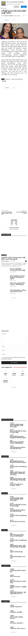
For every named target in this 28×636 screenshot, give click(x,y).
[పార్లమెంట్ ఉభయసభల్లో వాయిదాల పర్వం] (5, 557)
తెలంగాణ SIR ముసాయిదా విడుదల (17, 521)
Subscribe (5, 377)
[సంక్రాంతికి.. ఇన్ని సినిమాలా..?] (5, 606)
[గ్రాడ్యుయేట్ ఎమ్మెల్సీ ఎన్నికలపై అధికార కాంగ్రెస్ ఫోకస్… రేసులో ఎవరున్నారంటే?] (14, 247)
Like (5, 370)
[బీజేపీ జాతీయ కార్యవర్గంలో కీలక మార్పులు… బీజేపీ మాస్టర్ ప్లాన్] (5, 285)
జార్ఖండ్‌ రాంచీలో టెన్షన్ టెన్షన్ (16, 551)
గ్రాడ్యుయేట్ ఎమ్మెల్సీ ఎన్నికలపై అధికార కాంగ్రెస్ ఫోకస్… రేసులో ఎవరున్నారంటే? (16, 425)
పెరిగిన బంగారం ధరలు (15, 576)
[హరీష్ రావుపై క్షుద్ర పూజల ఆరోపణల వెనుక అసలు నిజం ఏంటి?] (5, 292)
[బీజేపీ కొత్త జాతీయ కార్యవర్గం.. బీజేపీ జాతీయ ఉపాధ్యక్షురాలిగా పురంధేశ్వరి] (5, 479)
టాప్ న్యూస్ (4, 255)
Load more (13, 451)
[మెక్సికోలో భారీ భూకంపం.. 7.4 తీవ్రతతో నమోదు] (5, 587)
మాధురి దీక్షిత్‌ (4, 81)
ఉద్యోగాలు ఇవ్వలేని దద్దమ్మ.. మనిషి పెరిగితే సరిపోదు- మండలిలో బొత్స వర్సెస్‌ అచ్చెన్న (17, 473)
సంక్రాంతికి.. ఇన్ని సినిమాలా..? (16, 606)
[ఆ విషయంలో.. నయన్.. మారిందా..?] (5, 628)
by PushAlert (4, 8)
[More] (17, 20)
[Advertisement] (14, 149)
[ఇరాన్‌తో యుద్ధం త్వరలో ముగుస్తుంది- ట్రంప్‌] (5, 570)
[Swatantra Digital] (2, 16)
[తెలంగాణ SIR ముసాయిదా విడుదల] (5, 521)
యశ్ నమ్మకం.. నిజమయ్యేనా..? (16, 623)
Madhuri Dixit (7, 79)
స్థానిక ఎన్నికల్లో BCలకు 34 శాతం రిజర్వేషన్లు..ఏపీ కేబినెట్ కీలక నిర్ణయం (17, 277)
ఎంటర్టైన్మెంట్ (12, 605)
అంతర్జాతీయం (12, 585)
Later (16, 6)
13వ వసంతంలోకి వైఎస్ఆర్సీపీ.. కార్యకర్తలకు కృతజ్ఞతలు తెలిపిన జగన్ (6, 213)
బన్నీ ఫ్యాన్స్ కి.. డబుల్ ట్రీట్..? (16, 612)
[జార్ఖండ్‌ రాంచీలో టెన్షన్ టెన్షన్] (5, 551)
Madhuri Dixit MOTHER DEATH (17, 79)
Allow (24, 6)
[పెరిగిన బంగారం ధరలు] (5, 576)
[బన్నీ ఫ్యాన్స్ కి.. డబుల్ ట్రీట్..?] (5, 611)
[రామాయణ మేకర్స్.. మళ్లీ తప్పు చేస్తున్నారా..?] (5, 617)
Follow (14, 370)
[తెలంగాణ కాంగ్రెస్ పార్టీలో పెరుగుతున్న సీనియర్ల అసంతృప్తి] (5, 271)
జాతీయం (11, 440)
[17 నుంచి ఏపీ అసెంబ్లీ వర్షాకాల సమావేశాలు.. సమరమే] (5, 484)
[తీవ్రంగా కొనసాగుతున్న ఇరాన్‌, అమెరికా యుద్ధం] (5, 581)
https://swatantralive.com (14, 229)
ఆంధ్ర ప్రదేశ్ (11, 459)
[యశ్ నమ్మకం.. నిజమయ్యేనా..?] (5, 622)
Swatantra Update (5, 261)
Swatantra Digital (9, 15)
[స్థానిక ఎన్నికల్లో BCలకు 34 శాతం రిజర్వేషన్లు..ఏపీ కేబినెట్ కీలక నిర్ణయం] (5, 278)
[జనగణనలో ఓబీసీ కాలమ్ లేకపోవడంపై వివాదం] (5, 467)
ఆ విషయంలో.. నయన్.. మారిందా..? (17, 628)
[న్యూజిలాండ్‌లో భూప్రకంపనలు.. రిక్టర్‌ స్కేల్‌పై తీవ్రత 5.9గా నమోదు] (5, 592)
